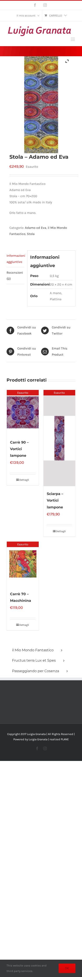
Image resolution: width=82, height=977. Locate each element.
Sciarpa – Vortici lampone (55, 500)
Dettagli (24, 479)
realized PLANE (59, 739)
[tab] (15, 258)
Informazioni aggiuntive (15, 259)
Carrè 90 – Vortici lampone (19, 449)
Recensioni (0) (15, 276)
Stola (31, 234)
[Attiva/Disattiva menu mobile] (73, 39)
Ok (67, 968)
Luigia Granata (38, 739)
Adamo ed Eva (35, 228)
